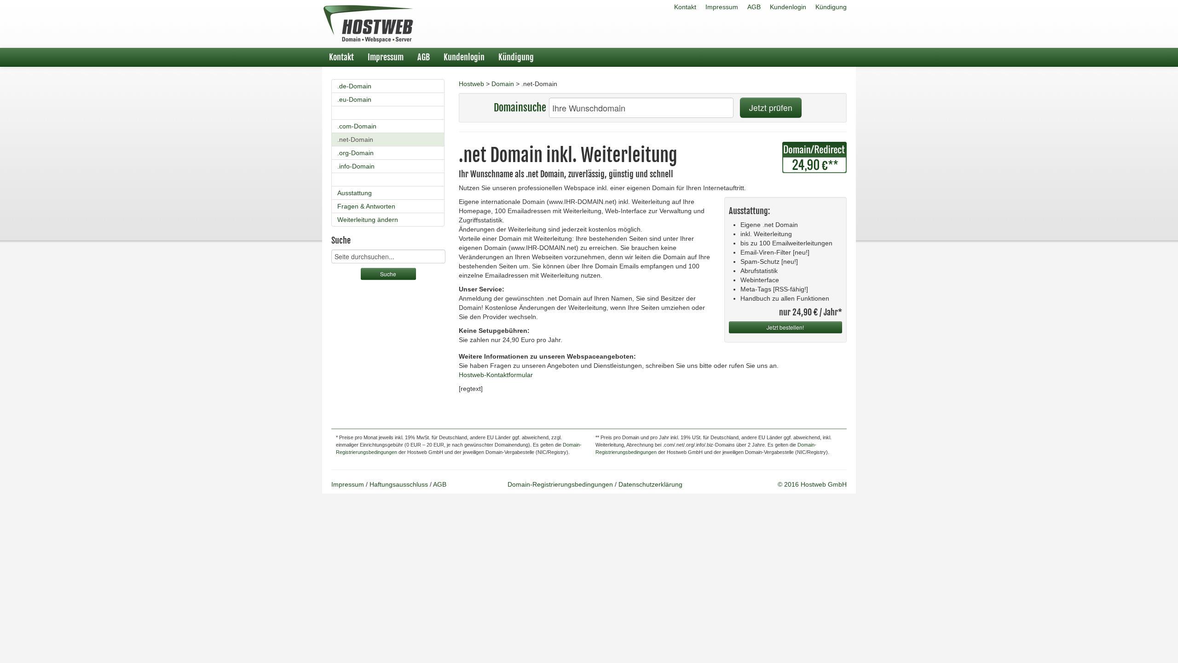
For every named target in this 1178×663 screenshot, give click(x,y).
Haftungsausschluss (399, 484)
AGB (754, 7)
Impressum (721, 7)
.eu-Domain (354, 99)
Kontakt (685, 7)
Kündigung (831, 7)
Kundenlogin (788, 7)
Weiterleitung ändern (367, 219)
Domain (502, 83)
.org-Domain (355, 153)
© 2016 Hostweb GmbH (812, 484)
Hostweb (471, 83)
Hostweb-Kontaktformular (496, 374)
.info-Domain (356, 166)
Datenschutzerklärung (650, 484)
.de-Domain (354, 86)
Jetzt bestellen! (785, 327)
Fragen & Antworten (366, 206)
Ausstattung (354, 193)
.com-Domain (356, 126)
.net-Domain (355, 139)
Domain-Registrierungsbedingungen (560, 484)
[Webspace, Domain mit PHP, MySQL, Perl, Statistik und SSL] (368, 24)
